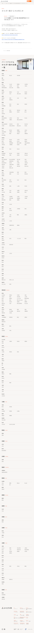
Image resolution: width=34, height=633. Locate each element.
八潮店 (3, 391)
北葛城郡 (3, 597)
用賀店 (25, 144)
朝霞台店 (3, 373)
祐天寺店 (26, 125)
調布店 (25, 238)
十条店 (3, 181)
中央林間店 (3, 330)
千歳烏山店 (3, 144)
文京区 (3, 90)
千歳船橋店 (10, 144)
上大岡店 (26, 296)
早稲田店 (18, 87)
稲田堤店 (3, 309)
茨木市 (3, 573)
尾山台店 (10, 139)
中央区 (3, 73)
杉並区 (3, 157)
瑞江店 (10, 216)
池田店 (3, 561)
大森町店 (10, 131)
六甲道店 (3, 532)
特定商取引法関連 (15, 629)
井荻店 (25, 159)
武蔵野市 (3, 223)
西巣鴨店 (3, 175)
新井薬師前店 (3, 153)
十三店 (10, 549)
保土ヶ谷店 (26, 303)
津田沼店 (3, 415)
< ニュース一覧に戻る (6, 50)
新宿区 (3, 82)
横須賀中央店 (3, 321)
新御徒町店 (10, 99)
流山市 (3, 422)
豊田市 (3, 487)
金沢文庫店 (18, 296)
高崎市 (3, 433)
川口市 (3, 345)
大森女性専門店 (4, 131)
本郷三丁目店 (19, 93)
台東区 (3, 96)
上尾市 (3, 354)
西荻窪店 (26, 164)
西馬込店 (18, 133)
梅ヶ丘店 (3, 139)
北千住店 (10, 204)
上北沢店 (18, 139)
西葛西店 (26, 214)
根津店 (3, 93)
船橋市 (3, 413)
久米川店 (10, 253)
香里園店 (3, 579)
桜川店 (3, 549)
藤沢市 (3, 324)
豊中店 (3, 557)
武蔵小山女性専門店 (19, 119)
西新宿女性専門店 (4, 87)
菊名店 (3, 298)
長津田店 (18, 301)
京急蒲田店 (18, 131)
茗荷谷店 (26, 93)
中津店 (3, 551)
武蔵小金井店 (11, 244)
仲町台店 (10, 301)
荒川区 (3, 184)
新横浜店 (10, 298)
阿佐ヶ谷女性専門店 (12, 159)
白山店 (10, 93)
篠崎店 (18, 214)
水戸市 (3, 444)
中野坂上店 (26, 153)
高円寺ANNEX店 (4, 162)
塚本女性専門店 (27, 549)
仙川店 (10, 238)
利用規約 (18, 629)
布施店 (3, 583)
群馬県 (3, 430)
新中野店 (18, 153)
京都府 (3, 516)
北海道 (3, 456)
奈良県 (3, 589)
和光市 (3, 376)
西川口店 (3, 347)
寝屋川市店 (10, 579)
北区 (2, 178)
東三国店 (10, 551)
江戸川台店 (3, 424)
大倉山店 (3, 296)
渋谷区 (3, 147)
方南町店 (3, 167)
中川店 (3, 301)
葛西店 (3, 214)
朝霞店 (10, 373)
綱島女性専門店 (27, 298)
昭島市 (3, 232)
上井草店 (18, 196)
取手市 (3, 448)
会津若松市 (3, 470)
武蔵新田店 (26, 133)
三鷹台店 (3, 229)
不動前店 (10, 119)
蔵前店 (3, 99)
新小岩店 (10, 210)
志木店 (3, 382)
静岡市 (3, 498)
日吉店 (10, 303)
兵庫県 (3, 527)
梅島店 (3, 204)
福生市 (3, 264)
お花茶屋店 (18, 208)
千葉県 (3, 401)
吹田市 (3, 564)
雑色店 (10, 133)
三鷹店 (10, 229)
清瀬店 (3, 275)
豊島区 (3, 170)
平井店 (3, 216)
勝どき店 (10, 75)
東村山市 (3, 251)
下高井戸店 (26, 162)
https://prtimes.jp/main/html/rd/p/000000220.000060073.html (13, 39)
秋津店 (3, 253)
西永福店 (18, 164)
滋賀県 (3, 505)
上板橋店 (18, 190)
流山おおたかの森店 (12, 424)
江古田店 (3, 196)
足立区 (3, 202)
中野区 (3, 151)
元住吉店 (10, 312)
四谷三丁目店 (11, 87)
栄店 (10, 484)
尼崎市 (3, 535)
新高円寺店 (3, 164)
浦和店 (3, 341)
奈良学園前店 (3, 594)
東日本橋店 (18, 75)
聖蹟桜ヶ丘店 (3, 279)
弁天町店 (26, 551)
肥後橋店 (18, 551)
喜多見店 (26, 139)
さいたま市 (3, 339)
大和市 (3, 328)
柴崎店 (3, 238)
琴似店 (3, 461)
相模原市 (3, 315)
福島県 (3, 467)
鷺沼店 (18, 309)
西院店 (3, 521)
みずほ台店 (3, 395)
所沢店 (18, 351)
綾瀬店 (3, 208)
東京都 (3, 70)
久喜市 (3, 385)
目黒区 (3, 122)
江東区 (3, 108)
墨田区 (3, 102)
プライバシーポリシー (22, 629)
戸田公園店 (3, 369)
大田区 (3, 128)
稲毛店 (3, 406)
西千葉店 (10, 406)
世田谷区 (3, 137)
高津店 (25, 309)
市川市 (3, 409)
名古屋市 (3, 481)
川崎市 (3, 307)
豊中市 (3, 555)
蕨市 (2, 363)
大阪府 (3, 542)
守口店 (3, 570)
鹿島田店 (10, 309)
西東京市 (3, 282)
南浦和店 (26, 341)
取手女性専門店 (4, 450)
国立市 (3, 260)
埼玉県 (3, 336)
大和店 (10, 330)
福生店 (3, 266)
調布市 (3, 236)
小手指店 (3, 351)
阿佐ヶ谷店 (18, 159)
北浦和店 (10, 341)
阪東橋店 (26, 301)
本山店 (3, 484)
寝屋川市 (3, 577)
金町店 (3, 210)
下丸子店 (3, 133)
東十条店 (10, 181)
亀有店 (25, 208)
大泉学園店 (10, 196)
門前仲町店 (3, 113)
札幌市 (3, 459)
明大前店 (18, 144)
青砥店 (10, 208)
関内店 (10, 296)
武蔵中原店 (3, 312)
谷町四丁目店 (19, 549)
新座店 (10, 382)
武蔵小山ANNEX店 (12, 125)
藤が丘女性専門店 (19, 303)
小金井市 (3, 242)
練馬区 (3, 194)
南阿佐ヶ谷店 (11, 167)
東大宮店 (18, 341)
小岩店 (10, 214)
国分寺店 (3, 257)
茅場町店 (3, 75)
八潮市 (3, 389)
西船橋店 (10, 415)
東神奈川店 (3, 303)
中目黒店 (3, 125)
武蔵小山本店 (19, 125)
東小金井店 (3, 244)
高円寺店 (10, 162)
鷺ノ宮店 (10, 153)
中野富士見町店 (11, 164)
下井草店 (18, 162)
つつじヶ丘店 (19, 238)
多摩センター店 (11, 279)
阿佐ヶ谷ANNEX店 (4, 159)
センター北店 (19, 298)
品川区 (3, 116)
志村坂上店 (26, 190)
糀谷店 (25, 131)
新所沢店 (10, 351)
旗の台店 (3, 119)
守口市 (3, 568)
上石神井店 (26, 196)
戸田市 (3, 367)
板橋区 (3, 188)
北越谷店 (3, 360)
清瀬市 (3, 273)
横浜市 (3, 293)
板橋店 (3, 190)
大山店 (10, 190)
